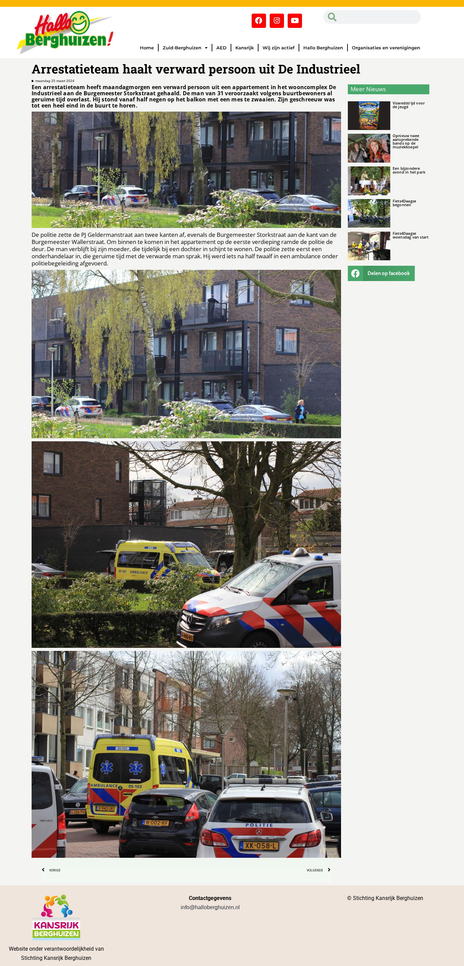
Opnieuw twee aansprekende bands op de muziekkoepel (406, 141)
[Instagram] (277, 21)
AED (221, 47)
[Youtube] (295, 21)
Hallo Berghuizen (323, 47)
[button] (381, 273)
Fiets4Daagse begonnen (404, 202)
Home (147, 47)
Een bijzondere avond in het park (409, 170)
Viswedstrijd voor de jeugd (409, 104)
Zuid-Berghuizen (182, 47)
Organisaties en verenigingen (386, 47)
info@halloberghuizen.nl (210, 907)
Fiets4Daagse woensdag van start (411, 235)
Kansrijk (244, 47)
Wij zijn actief (279, 47)
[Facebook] (259, 21)
